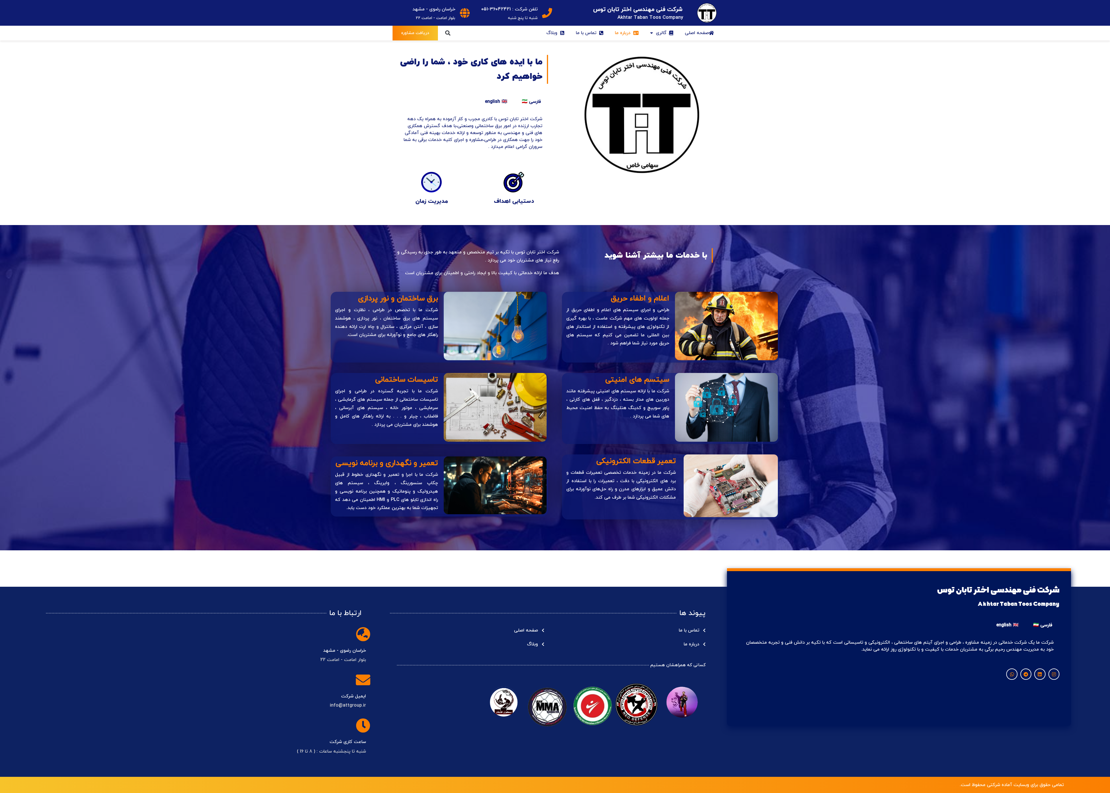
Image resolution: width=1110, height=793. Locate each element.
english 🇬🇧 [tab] (496, 102)
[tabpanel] (472, 135)
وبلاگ (553, 33)
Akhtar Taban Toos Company (650, 17)
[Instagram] (1053, 673)
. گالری (662, 33)
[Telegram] (1025, 673)
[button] (447, 33)
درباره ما (624, 33)
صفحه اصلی (697, 33)
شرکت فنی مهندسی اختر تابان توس (637, 9)
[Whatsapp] (1011, 673)
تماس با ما (587, 33)
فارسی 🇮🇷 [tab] (531, 102)
